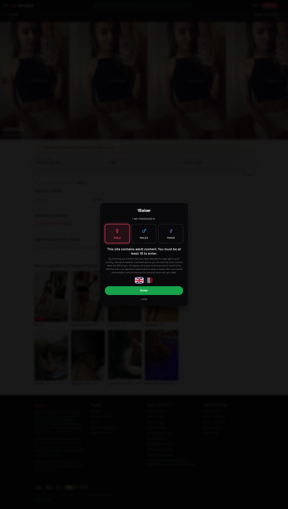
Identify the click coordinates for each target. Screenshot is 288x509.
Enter (144, 290)
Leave (144, 299)
